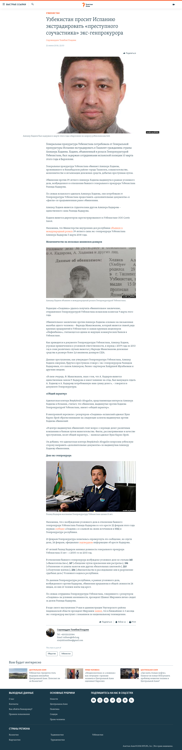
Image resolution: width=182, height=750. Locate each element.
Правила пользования (19, 714)
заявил (98, 611)
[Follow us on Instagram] (99, 700)
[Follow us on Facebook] (106, 700)
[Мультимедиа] (174, 4)
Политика (54, 709)
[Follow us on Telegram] (112, 700)
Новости (54, 699)
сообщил (59, 529)
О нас (11, 699)
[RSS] (131, 700)
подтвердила (86, 542)
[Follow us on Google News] (125, 700)
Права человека (92, 670)
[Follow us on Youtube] (93, 700)
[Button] (129, 53)
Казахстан (14, 735)
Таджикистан (57, 735)
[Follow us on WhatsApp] (118, 700)
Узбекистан (53, 13)
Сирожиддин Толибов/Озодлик (61, 40)
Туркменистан (58, 740)
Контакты (13, 704)
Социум (53, 714)
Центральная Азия (37, 670)
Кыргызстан (15, 740)
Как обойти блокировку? (20, 709)
